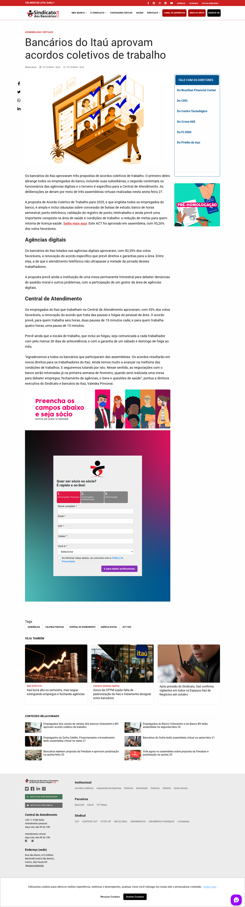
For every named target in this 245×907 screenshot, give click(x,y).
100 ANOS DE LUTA (39, 2)
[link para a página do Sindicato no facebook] (148, 3)
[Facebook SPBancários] (33, 788)
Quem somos (181, 788)
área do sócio (197, 13)
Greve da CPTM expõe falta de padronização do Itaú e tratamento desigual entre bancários (122, 694)
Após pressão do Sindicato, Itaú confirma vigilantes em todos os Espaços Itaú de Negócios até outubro (187, 690)
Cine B (90, 804)
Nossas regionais (35, 865)
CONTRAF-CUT (90, 821)
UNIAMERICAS (138, 821)
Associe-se (214, 13)
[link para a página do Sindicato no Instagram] (159, 3)
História (167, 788)
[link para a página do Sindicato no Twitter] (153, 3)
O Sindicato (97, 12)
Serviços (153, 12)
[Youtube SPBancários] (50, 788)
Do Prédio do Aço (188, 142)
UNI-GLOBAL (121, 821)
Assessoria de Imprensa (108, 788)
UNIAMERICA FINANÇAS (161, 821)
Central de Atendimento (82, 627)
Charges (193, 3)
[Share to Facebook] (19, 84)
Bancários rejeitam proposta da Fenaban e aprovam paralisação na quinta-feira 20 (81, 753)
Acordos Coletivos (84, 788)
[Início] (48, 14)
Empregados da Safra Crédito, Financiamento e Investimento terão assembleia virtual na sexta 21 (79, 739)
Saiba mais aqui (75, 223)
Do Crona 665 (186, 121)
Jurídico (181, 3)
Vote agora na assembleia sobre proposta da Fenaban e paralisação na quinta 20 (175, 753)
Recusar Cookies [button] (110, 896)
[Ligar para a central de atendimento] (26, 841)
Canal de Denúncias (174, 13)
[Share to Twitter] (19, 92)
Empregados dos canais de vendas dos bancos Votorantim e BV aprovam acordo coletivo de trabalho (80, 725)
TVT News (101, 804)
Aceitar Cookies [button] (135, 896)
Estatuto (155, 788)
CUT (77, 821)
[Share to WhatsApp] (19, 100)
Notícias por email (41, 805)
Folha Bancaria (210, 3)
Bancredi (79, 804)
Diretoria (128, 788)
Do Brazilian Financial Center (196, 90)
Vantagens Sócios (121, 12)
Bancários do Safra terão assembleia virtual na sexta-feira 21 (179, 737)
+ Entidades (183, 821)
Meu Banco (78, 12)
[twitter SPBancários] (27, 788)
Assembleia (34, 627)
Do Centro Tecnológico (192, 111)
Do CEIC (182, 100)
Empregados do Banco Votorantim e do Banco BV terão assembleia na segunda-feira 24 (175, 725)
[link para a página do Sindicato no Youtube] (172, 3)
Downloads (142, 788)
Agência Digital (109, 627)
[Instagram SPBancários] (44, 788)
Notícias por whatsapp (44, 797)
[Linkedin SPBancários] (38, 788)
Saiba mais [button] (209, 886)
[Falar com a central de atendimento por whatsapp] (33, 841)
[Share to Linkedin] (19, 109)
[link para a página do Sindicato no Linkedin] (165, 3)
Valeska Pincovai (54, 627)
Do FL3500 (184, 132)
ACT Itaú (126, 627)
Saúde (140, 12)
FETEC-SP (106, 821)
